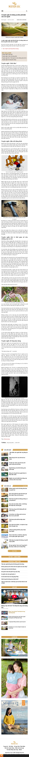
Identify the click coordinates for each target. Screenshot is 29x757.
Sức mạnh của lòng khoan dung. (11, 48)
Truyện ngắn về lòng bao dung (9, 59)
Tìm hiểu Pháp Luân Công (12, 749)
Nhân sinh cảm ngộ (21, 19)
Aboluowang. (7, 439)
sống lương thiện (10, 442)
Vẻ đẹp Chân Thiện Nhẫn (19, 746)
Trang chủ (5, 746)
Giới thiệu (11, 746)
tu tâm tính (17, 442)
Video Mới (14, 587)
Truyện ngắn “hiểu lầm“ (7, 54)
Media (20, 749)
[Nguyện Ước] (14, 4)
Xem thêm (25, 486)
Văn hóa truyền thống (9, 748)
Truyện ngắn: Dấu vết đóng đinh (9, 56)
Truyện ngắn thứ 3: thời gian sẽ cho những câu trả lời (14, 58)
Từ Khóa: (3, 442)
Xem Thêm (14, 551)
